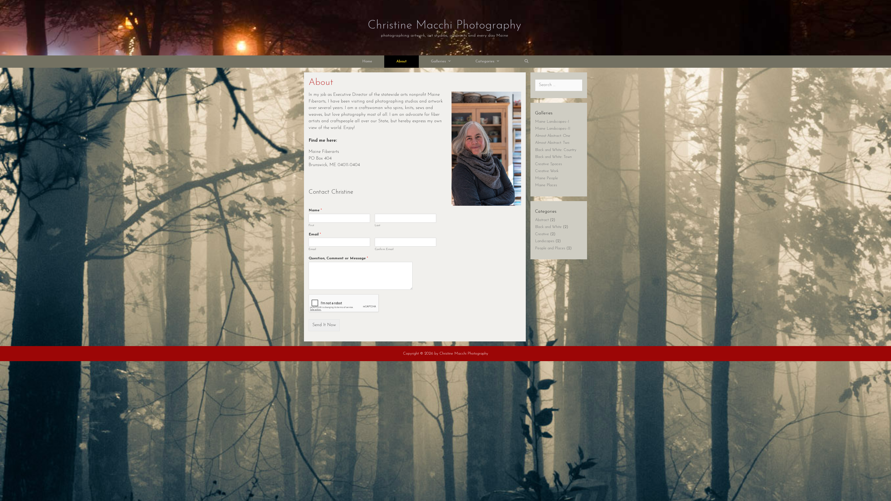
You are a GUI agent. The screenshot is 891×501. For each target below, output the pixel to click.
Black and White (548, 227)
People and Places (550, 248)
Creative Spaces (548, 164)
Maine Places (546, 185)
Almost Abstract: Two (552, 143)
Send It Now (324, 325)
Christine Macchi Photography (444, 26)
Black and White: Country (555, 150)
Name (315, 210)
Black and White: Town (553, 157)
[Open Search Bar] (526, 61)
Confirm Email (384, 249)
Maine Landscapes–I (552, 122)
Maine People (546, 178)
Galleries (438, 61)
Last (377, 225)
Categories (484, 61)
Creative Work (546, 171)
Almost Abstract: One (552, 136)
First (311, 225)
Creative (542, 234)
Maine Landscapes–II (552, 129)
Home (367, 61)
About (401, 61)
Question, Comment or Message (338, 258)
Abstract (542, 220)
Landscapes (544, 241)
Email (315, 234)
